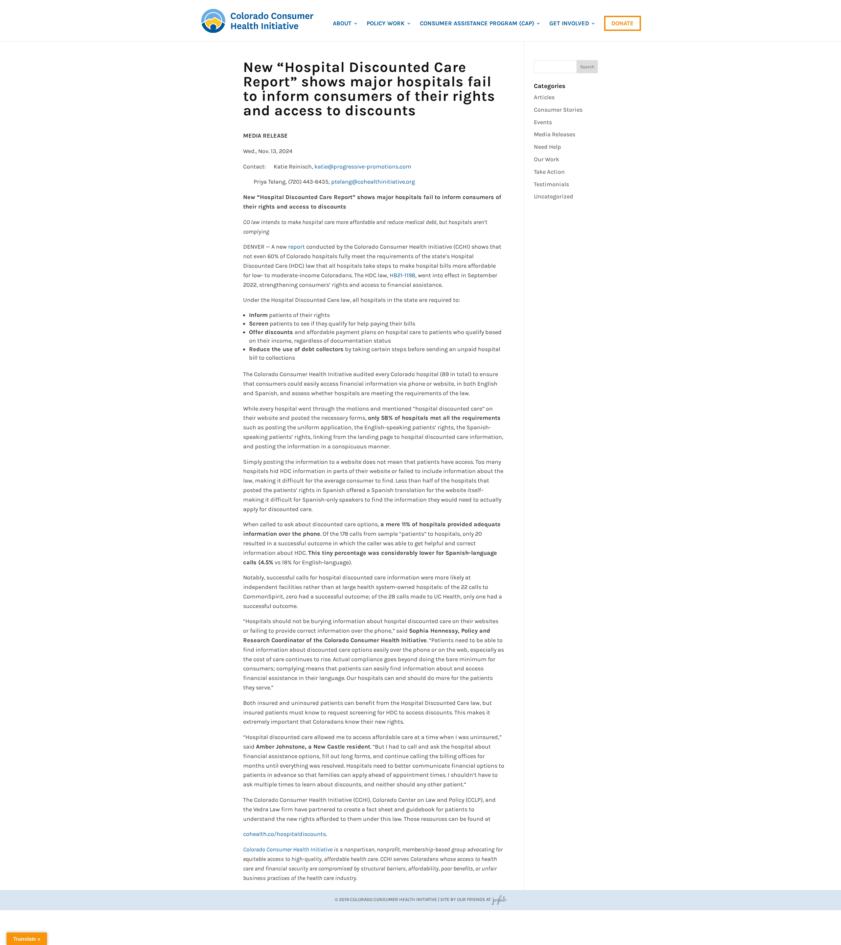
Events (543, 122)
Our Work (546, 159)
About (342, 24)
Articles (544, 97)
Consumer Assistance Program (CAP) (477, 24)
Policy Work (386, 24)
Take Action (549, 171)
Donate (622, 23)
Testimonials (551, 184)
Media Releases (554, 134)
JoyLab (499, 899)
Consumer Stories (558, 109)
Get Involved (569, 24)
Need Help (547, 146)
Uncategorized (553, 196)
